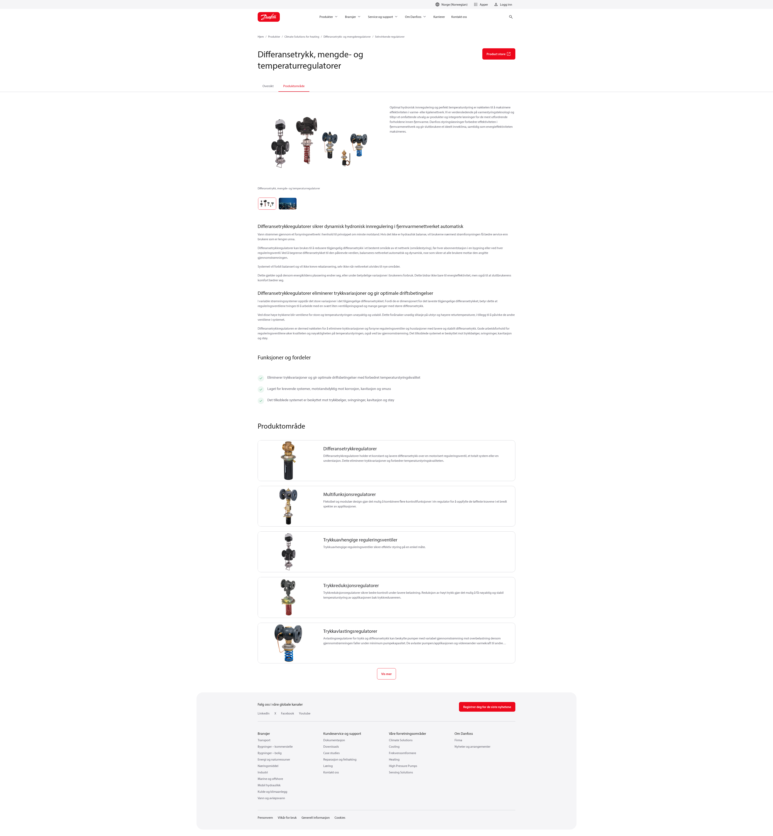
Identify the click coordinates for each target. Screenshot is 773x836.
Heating (394, 759)
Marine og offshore (270, 779)
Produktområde (294, 86)
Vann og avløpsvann (271, 798)
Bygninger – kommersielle (275, 746)
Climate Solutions (400, 740)
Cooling (394, 746)
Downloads (331, 746)
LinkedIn (264, 713)
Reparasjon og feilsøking (340, 759)
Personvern (265, 817)
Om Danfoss (464, 733)
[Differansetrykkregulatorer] (288, 460)
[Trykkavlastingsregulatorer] (288, 643)
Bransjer (264, 733)
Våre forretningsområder (407, 733)
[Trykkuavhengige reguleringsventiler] (288, 552)
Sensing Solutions (401, 772)
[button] (480, 4)
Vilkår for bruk (287, 817)
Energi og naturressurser (274, 759)
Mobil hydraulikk (269, 785)
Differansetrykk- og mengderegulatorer (347, 36)
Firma (458, 740)
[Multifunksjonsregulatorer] (288, 506)
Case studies (331, 753)
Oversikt (268, 86)
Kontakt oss (331, 772)
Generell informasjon (316, 817)
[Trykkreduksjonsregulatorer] (288, 597)
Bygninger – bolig (270, 753)
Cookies (340, 817)
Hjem (261, 36)
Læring (328, 766)
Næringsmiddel (268, 766)
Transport (264, 740)
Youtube (304, 713)
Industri (263, 772)
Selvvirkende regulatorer (390, 36)
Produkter (274, 36)
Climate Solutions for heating (301, 36)
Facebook (287, 713)
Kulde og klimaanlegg (272, 792)
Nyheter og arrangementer (472, 746)
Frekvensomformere (402, 753)
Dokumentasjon (334, 740)
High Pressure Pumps (403, 766)
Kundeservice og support (342, 733)
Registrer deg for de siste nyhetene (487, 707)
